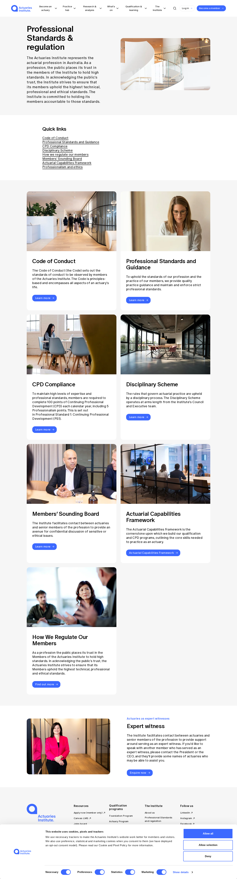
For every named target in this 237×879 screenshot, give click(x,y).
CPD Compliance (54, 146)
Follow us (186, 806)
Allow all (208, 833)
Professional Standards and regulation (158, 819)
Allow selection (208, 844)
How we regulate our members (65, 154)
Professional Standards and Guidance (70, 142)
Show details (181, 872)
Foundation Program (121, 815)
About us (150, 812)
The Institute (154, 806)
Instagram (186, 818)
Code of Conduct (55, 138)
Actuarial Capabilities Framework (66, 163)
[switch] (100, 872)
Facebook (186, 823)
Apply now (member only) (88, 812)
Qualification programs (118, 807)
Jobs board (80, 823)
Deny (208, 856)
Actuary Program (118, 821)
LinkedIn (185, 812)
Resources (81, 806)
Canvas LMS (81, 818)
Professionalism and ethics (62, 167)
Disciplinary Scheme (57, 150)
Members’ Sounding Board (62, 159)
